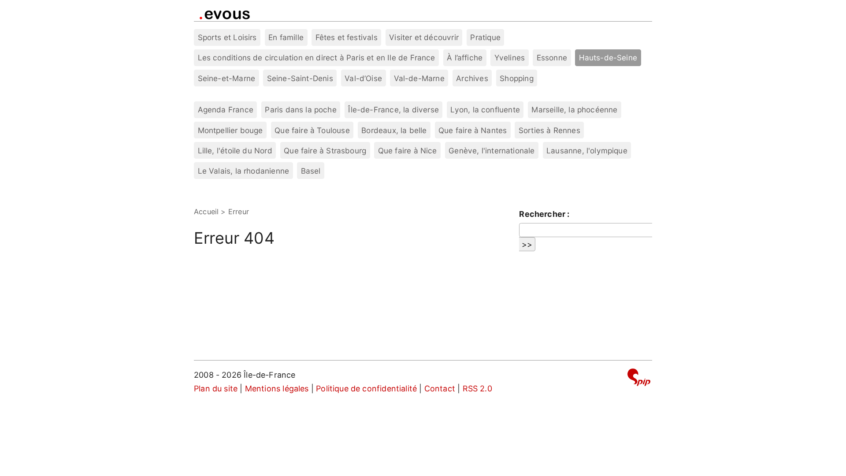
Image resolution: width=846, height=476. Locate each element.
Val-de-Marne (419, 78)
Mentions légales (277, 388)
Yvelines (509, 57)
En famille (286, 37)
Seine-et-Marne (227, 78)
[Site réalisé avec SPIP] (639, 378)
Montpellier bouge (230, 130)
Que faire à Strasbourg (325, 150)
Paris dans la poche (300, 109)
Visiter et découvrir (424, 37)
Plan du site (215, 388)
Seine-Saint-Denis (300, 78)
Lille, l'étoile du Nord (235, 150)
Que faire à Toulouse (312, 130)
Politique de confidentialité (366, 388)
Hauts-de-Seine (608, 57)
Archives (472, 78)
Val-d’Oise (363, 78)
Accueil (206, 211)
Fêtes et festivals (346, 37)
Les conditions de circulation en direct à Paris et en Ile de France (316, 57)
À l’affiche (464, 57)
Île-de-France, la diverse (393, 109)
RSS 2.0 (477, 388)
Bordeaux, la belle (394, 130)
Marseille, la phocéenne (574, 109)
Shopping (516, 78)
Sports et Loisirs (227, 37)
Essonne (552, 57)
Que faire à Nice (407, 150)
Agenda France (225, 109)
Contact (439, 388)
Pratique (485, 37)
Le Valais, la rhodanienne (243, 170)
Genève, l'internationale (491, 150)
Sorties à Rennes (549, 130)
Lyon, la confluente (484, 109)
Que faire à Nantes (472, 130)
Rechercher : (544, 214)
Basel (311, 170)
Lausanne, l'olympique (586, 150)
